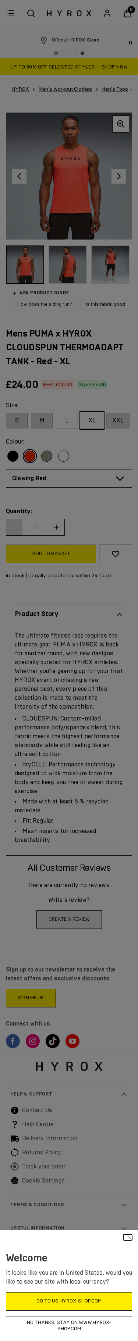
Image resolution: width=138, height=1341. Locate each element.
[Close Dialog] (127, 1237)
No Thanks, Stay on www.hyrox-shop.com (69, 1325)
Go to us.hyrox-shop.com (69, 1301)
